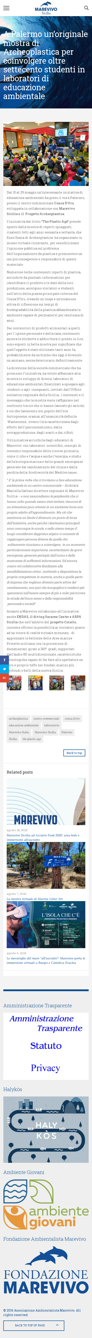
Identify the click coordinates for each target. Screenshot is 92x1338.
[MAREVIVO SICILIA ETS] (46, 8)
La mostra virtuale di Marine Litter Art (35, 899)
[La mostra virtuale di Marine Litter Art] (46, 865)
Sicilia (13, 739)
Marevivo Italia (19, 732)
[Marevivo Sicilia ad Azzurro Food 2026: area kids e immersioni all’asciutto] (46, 801)
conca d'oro (72, 719)
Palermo (66, 732)
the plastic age (32, 739)
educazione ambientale (24, 725)
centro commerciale (46, 719)
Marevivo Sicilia (45, 732)
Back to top (74, 753)
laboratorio (51, 725)
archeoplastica (18, 719)
